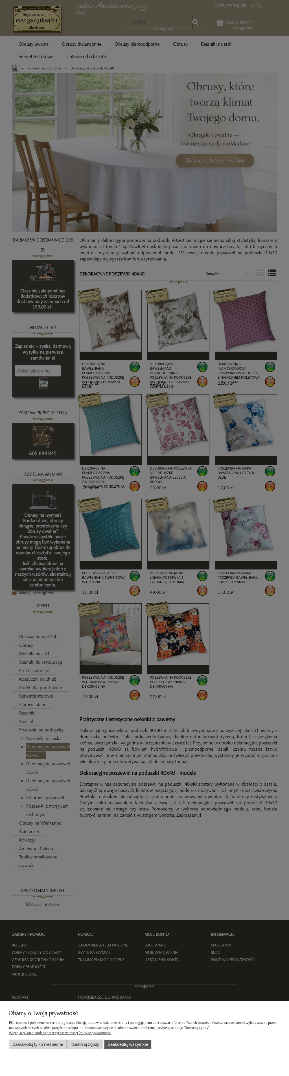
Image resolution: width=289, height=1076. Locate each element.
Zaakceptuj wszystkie (128, 1044)
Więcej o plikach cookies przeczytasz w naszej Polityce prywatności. (60, 1032)
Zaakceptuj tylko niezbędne (38, 1044)
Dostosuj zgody (85, 1044)
